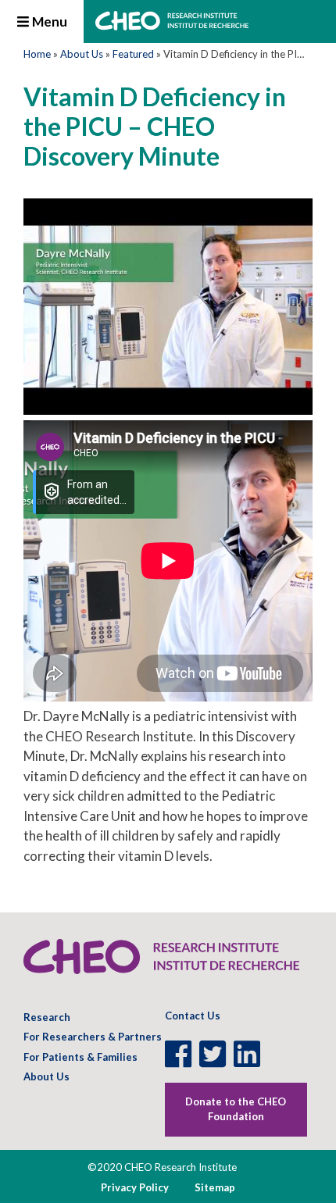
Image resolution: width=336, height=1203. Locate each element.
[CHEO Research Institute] (171, 25)
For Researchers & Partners (92, 1036)
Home (37, 54)
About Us (81, 54)
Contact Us (192, 1015)
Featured (133, 54)
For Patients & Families (80, 1057)
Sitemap (215, 1187)
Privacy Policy (135, 1187)
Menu (48, 21)
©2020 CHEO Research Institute (162, 1167)
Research (46, 1017)
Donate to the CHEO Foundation (235, 1109)
